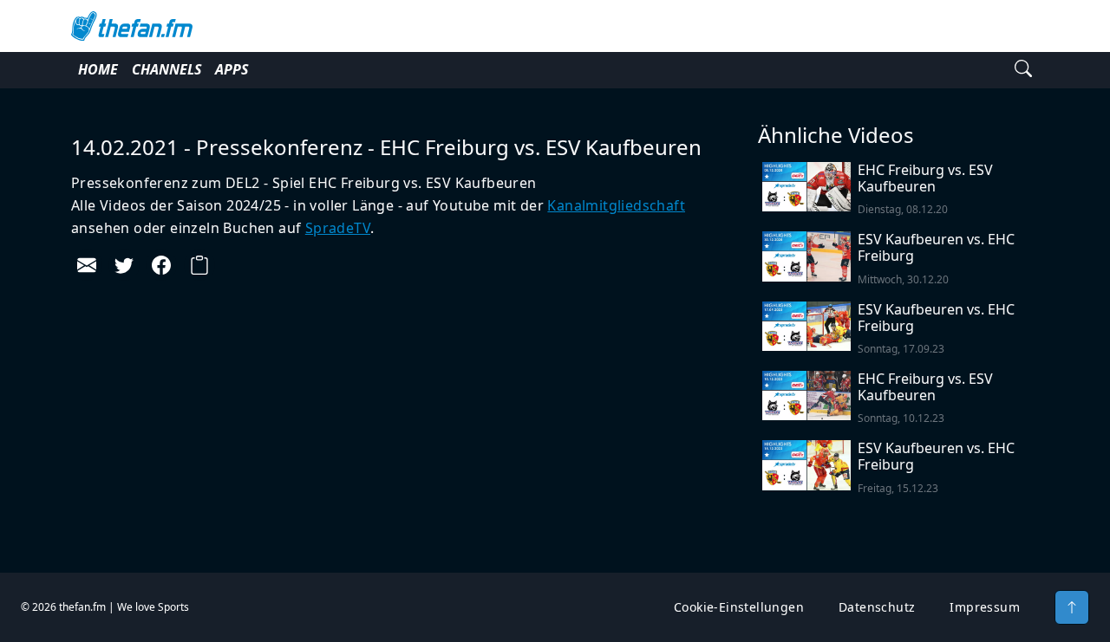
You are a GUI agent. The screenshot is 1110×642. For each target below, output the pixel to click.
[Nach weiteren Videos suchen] (1023, 70)
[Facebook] (161, 265)
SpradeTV (337, 227)
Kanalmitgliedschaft (616, 205)
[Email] (86, 265)
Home (98, 69)
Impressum (985, 607)
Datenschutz (877, 607)
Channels (166, 69)
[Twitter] (124, 265)
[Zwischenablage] (199, 265)
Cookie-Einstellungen (739, 607)
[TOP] (1071, 607)
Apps (231, 69)
